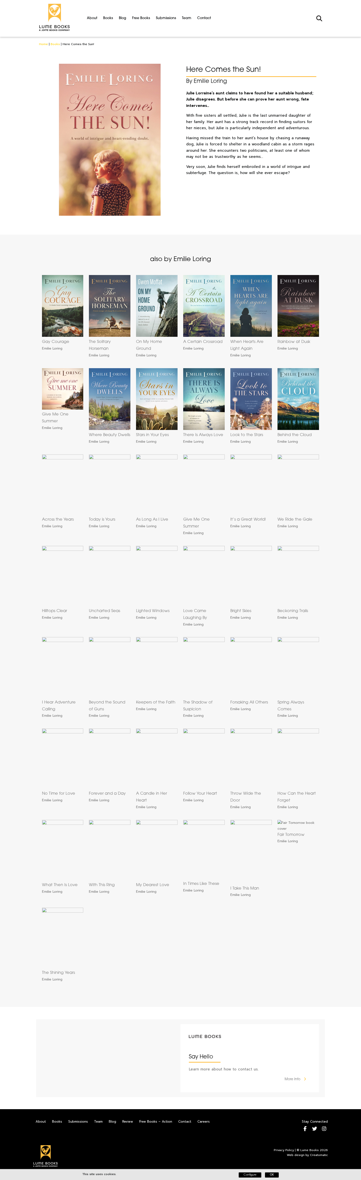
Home (43, 44)
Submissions (166, 18)
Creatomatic (319, 1155)
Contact (204, 18)
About (92, 18)
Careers (203, 1121)
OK (272, 1175)
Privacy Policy (284, 1150)
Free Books (141, 18)
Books (108, 18)
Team (186, 18)
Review (127, 1121)
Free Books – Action (155, 1121)
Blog (122, 18)
